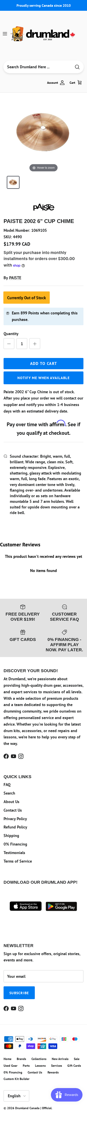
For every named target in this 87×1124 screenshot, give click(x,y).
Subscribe (19, 993)
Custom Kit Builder (16, 1079)
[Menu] (5, 34)
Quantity (11, 333)
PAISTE (15, 277)
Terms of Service (18, 861)
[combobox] (37, 67)
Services (56, 1066)
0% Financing (15, 844)
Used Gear (10, 1066)
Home (7, 1059)
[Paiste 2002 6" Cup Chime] (13, 182)
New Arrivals (60, 1059)
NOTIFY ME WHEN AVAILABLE (43, 377)
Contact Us (13, 810)
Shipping (11, 835)
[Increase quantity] (34, 343)
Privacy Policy (15, 818)
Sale (76, 1059)
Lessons (40, 1066)
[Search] (77, 67)
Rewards (53, 1072)
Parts (26, 1066)
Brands (21, 1059)
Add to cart (43, 363)
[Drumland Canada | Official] (43, 34)
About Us (11, 801)
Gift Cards (74, 1066)
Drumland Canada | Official (33, 1108)
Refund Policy (15, 827)
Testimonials (14, 852)
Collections (38, 1059)
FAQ (7, 784)
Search (9, 793)
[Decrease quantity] (9, 343)
